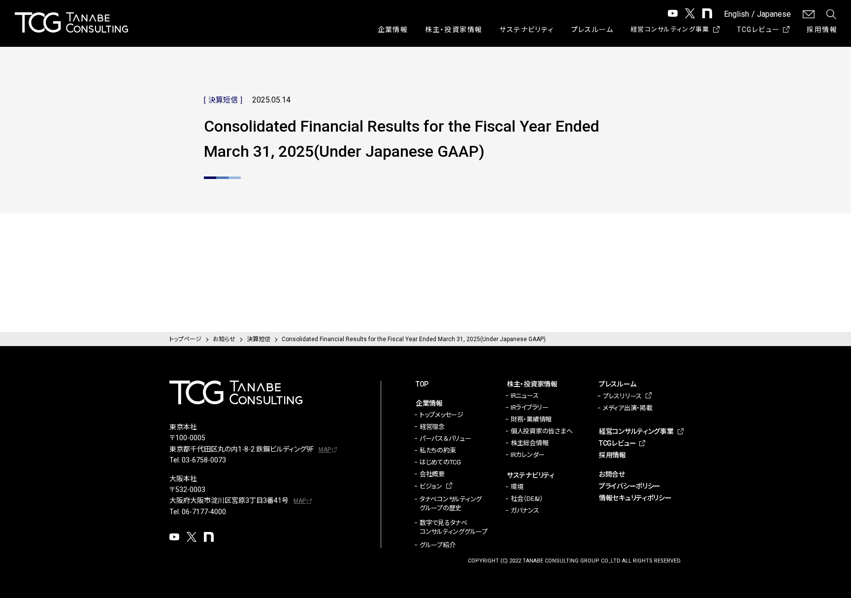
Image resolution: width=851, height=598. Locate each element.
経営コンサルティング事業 (670, 29)
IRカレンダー (528, 454)
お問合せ (612, 474)
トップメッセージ (441, 415)
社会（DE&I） (527, 498)
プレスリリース (622, 396)
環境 (517, 487)
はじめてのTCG (440, 462)
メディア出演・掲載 (628, 408)
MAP (325, 449)
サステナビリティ (526, 30)
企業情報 (393, 30)
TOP (422, 384)
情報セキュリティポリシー (635, 498)
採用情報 (822, 30)
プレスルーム (592, 30)
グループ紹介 (437, 545)
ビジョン (431, 486)
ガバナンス (525, 510)
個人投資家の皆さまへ (541, 431)
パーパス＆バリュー (445, 438)
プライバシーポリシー (629, 486)
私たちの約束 (438, 450)
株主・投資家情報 (453, 30)
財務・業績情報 (531, 419)
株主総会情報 (529, 443)
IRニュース (524, 395)
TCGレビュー (758, 30)
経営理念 (432, 426)
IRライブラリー (530, 407)
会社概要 (432, 474)
